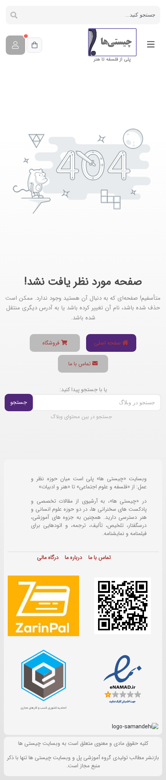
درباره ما (73, 557)
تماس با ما (80, 364)
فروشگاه (51, 343)
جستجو (18, 402)
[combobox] (91, 15)
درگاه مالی (48, 557)
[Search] (14, 15)
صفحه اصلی (108, 343)
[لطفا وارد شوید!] (15, 45)
